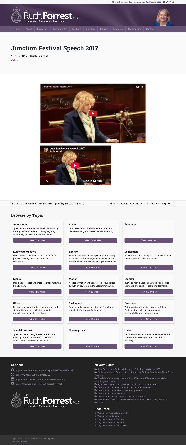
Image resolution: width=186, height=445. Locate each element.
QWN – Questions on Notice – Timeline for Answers (122, 396)
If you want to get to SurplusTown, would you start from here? (127, 384)
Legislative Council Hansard (110, 422)
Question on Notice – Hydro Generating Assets (119, 390)
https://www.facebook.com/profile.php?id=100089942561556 (44, 370)
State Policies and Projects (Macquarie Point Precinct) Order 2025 (128, 369)
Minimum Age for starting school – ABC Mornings (138, 203)
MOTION (101, 402)
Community (134, 28)
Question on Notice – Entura (111, 393)
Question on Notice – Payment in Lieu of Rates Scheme (123, 387)
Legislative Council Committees (112, 425)
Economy (118, 28)
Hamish (24, 441)
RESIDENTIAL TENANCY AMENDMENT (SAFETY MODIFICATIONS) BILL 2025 (132, 399)
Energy (104, 28)
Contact (150, 28)
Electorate (42, 28)
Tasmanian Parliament (108, 416)
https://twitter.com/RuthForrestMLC (32, 374)
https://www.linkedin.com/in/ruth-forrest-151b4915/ (40, 379)
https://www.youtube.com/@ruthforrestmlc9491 (38, 384)
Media (75, 28)
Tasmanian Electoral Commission (113, 413)
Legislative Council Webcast (110, 419)
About (28, 28)
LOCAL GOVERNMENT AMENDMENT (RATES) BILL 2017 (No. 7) (48, 203)
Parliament (59, 28)
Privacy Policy (49, 438)
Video (14, 60)
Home (17, 28)
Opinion (90, 28)
